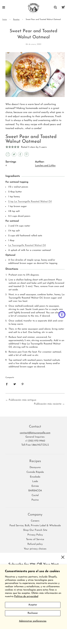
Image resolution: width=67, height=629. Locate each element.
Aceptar (32, 605)
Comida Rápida (35, 472)
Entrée (35, 486)
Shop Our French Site (35, 530)
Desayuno (35, 467)
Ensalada (35, 477)
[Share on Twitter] (14, 384)
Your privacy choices (35, 549)
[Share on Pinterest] (22, 384)
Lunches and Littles (45, 165)
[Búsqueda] (55, 8)
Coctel (35, 495)
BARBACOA (35, 490)
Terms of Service (35, 539)
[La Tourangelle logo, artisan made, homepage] (33, 8)
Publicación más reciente (47, 404)
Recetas (16, 19)
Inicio (4, 19)
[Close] (62, 557)
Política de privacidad (26, 596)
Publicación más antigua (22, 400)
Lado (35, 481)
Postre (35, 500)
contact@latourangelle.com (35, 433)
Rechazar (33, 613)
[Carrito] (63, 8)
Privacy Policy (35, 535)
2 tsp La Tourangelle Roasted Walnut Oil (30, 201)
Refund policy (35, 544)
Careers (35, 521)
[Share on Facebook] (6, 384)
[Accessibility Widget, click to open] (61, 314)
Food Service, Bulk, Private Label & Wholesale (35, 525)
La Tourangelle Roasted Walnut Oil (27, 245)
